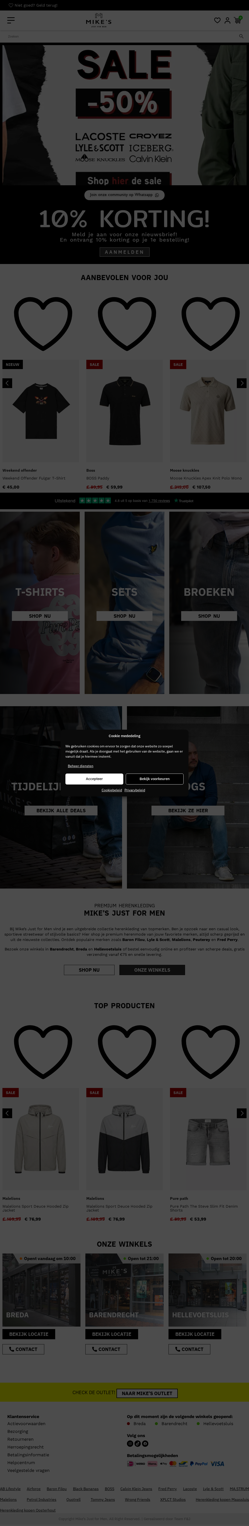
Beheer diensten (80, 766)
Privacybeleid (134, 790)
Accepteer (94, 778)
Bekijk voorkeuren (155, 778)
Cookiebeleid (112, 790)
